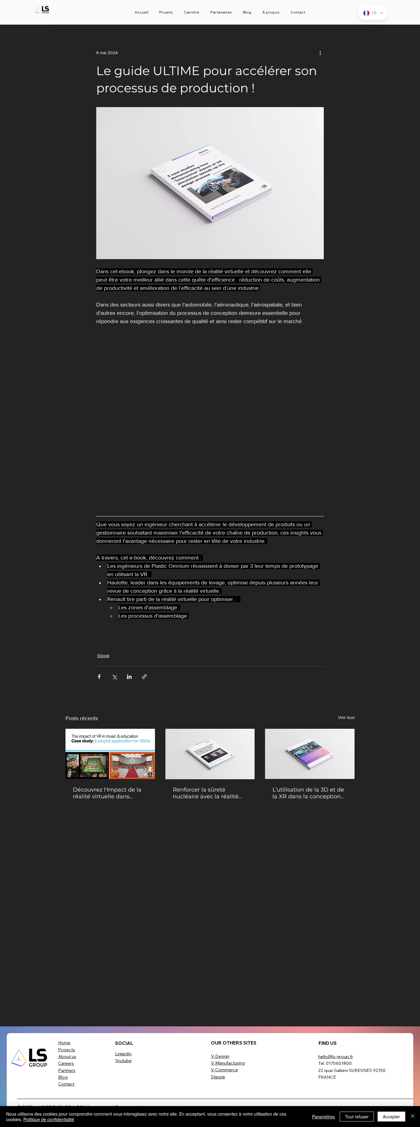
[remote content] (210, 418)
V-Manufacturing (228, 1063)
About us (67, 1056)
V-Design (220, 1056)
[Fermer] (412, 1116)
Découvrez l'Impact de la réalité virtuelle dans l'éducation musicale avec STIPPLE (109, 793)
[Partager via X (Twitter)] (114, 677)
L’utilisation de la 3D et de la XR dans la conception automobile (308, 793)
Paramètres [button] (323, 1116)
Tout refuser (357, 1116)
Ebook (103, 655)
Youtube (123, 1060)
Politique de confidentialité (48, 1119)
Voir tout (346, 717)
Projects (66, 1050)
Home (64, 1042)
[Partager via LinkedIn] (129, 677)
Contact (66, 1084)
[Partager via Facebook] (99, 677)
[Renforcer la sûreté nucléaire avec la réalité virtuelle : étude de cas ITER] (210, 754)
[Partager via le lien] (144, 677)
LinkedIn (123, 1054)
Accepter (391, 1116)
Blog (63, 1077)
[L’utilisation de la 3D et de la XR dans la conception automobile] (310, 754)
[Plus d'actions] (320, 53)
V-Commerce (224, 1070)
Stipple (218, 1077)
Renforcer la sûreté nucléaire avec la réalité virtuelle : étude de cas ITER (206, 793)
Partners (66, 1070)
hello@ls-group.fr (335, 1056)
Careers (66, 1063)
